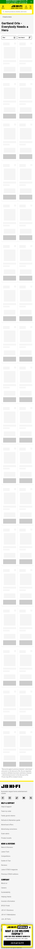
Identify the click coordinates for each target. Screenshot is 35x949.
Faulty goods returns (8, 816)
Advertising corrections (9, 829)
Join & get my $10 (17, 943)
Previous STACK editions (9, 874)
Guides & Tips (6, 861)
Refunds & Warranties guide (10, 820)
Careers (4, 888)
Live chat (13, 3)
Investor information (8, 901)
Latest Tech (5, 852)
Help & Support (6, 807)
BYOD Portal (5, 906)
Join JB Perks (6, 919)
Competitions (5, 856)
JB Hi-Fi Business (7, 910)
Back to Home (8, 17)
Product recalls (6, 838)
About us (4, 883)
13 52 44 (24, 3)
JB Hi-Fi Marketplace (8, 915)
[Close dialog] (30, 927)
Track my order (6, 811)
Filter (4, 37)
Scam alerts (5, 834)
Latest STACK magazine (9, 869)
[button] (6, 7)
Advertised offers (7, 825)
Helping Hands (6, 897)
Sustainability (5, 892)
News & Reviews (7, 847)
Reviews (4, 865)
